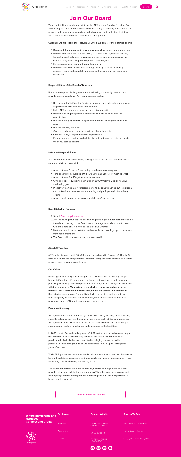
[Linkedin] (104, 448)
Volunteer (62, 423)
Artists (93, 6)
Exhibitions (106, 6)
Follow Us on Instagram (133, 431)
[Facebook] (92, 448)
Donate (61, 438)
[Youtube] (110, 448)
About (68, 6)
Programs (81, 6)
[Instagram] (98, 448)
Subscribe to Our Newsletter (135, 423)
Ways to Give (63, 431)
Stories (116, 6)
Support (133, 6)
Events (125, 6)
